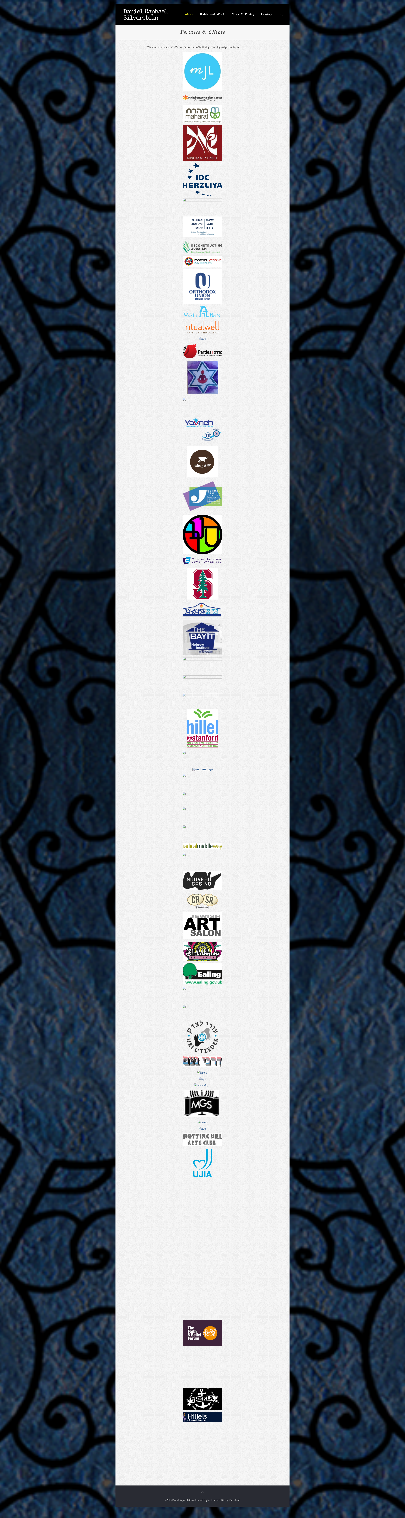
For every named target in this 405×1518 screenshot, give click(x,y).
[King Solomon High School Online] (202, 1186)
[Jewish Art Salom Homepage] (202, 938)
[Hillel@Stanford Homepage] (202, 746)
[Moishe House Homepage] (202, 316)
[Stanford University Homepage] (202, 598)
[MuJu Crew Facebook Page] (202, 1079)
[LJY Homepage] (202, 809)
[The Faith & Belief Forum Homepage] (202, 1345)
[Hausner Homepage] (202, 563)
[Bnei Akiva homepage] (202, 677)
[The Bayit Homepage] (202, 637)
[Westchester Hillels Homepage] (202, 1417)
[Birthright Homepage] (202, 339)
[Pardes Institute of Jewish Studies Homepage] (202, 350)
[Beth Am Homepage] (202, 610)
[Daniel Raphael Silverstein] (145, 14)
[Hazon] (202, 200)
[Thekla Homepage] (202, 1399)
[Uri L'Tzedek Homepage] (202, 1036)
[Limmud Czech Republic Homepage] (202, 907)
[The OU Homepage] (202, 286)
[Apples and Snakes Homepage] (202, 855)
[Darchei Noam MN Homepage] (202, 1066)
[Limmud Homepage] (202, 700)
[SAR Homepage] (202, 534)
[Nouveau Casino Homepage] (202, 889)
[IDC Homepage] (202, 179)
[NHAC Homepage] (202, 1145)
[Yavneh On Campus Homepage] (202, 430)
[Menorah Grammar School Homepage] (201, 1116)
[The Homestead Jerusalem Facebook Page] (202, 476)
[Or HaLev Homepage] (202, 393)
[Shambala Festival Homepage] (202, 951)
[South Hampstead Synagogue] (202, 1129)
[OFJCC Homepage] (202, 510)
